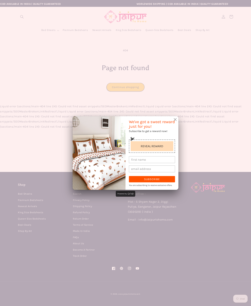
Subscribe (152, 179)
